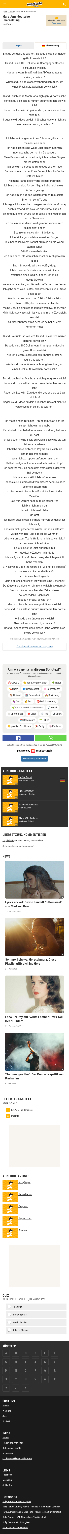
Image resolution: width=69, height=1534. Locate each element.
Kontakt (6, 1421)
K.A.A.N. (10, 24)
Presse (6, 1405)
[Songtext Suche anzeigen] (64, 4)
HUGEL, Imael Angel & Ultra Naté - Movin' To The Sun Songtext (32, 1512)
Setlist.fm (7, 1485)
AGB (18, 1448)
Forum (6, 1437)
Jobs (5, 1416)
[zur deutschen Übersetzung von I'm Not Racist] (62, 780)
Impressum (8, 1453)
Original (18, 45)
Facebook (7, 1474)
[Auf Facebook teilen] (18, 738)
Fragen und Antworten (13, 1443)
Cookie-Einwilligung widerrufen (17, 1458)
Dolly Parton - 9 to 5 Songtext (16, 1522)
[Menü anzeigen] (5, 4)
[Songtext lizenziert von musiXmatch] (34, 750)
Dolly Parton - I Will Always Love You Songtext (24, 1517)
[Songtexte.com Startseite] (34, 4)
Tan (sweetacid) (32, 745)
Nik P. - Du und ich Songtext (15, 1527)
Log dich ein (8, 840)
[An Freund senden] (51, 738)
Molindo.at (7, 1480)
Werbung (7, 1411)
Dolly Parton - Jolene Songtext (17, 1501)
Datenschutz (9, 1448)
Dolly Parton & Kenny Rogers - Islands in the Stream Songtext (31, 1506)
